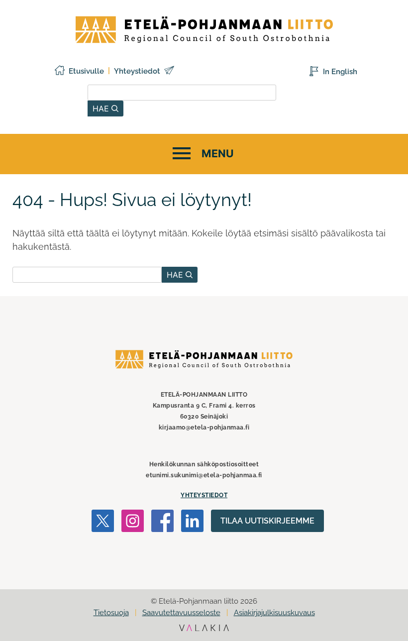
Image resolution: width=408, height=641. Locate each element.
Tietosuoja (111, 612)
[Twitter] (103, 522)
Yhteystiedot (137, 71)
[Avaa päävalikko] (201, 154)
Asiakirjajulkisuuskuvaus (274, 612)
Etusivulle (86, 71)
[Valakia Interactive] (204, 628)
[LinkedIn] (192, 522)
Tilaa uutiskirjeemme (267, 521)
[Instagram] (132, 522)
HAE (102, 108)
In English (340, 71)
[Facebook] (162, 522)
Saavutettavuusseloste (181, 612)
